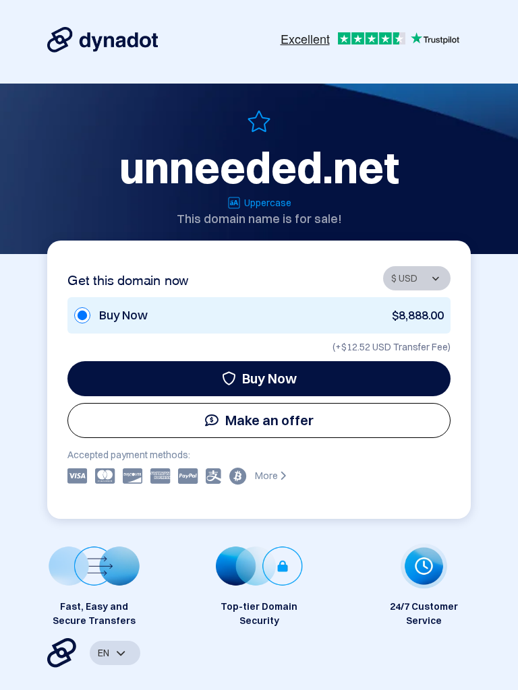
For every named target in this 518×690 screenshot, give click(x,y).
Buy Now (269, 378)
